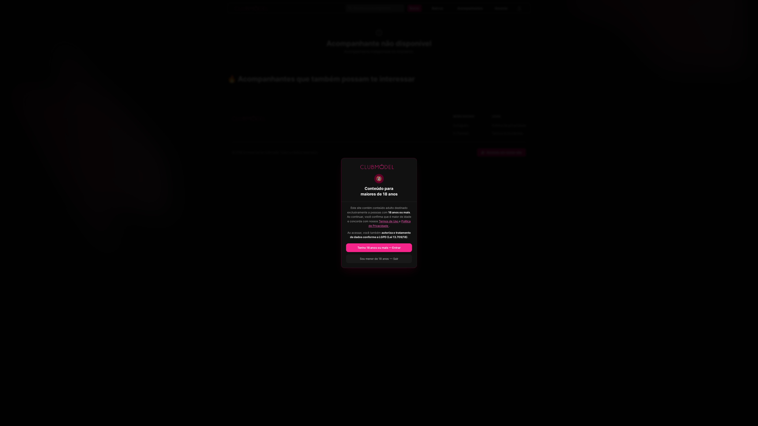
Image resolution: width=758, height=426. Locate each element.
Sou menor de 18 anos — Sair (379, 258)
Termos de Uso (389, 221)
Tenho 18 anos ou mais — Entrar (379, 247)
